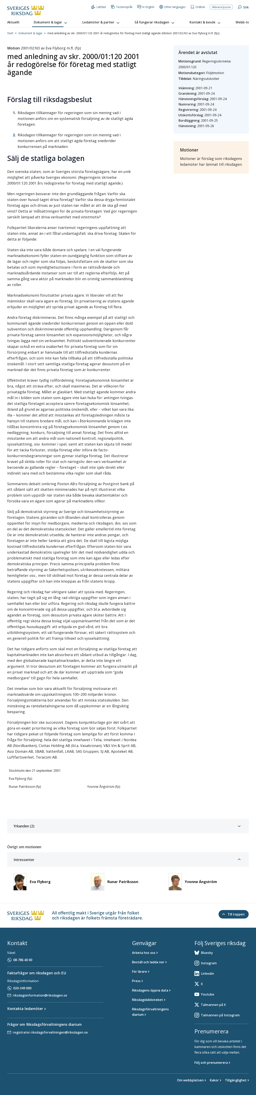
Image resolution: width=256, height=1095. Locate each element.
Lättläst (101, 7)
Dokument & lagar (30, 33)
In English (148, 7)
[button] (51, 22)
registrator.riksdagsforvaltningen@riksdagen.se (50, 1032)
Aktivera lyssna (221, 7)
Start (10, 33)
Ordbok (200, 7)
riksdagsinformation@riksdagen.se (40, 995)
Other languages (175, 7)
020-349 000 (22, 988)
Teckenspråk (124, 7)
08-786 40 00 (22, 960)
